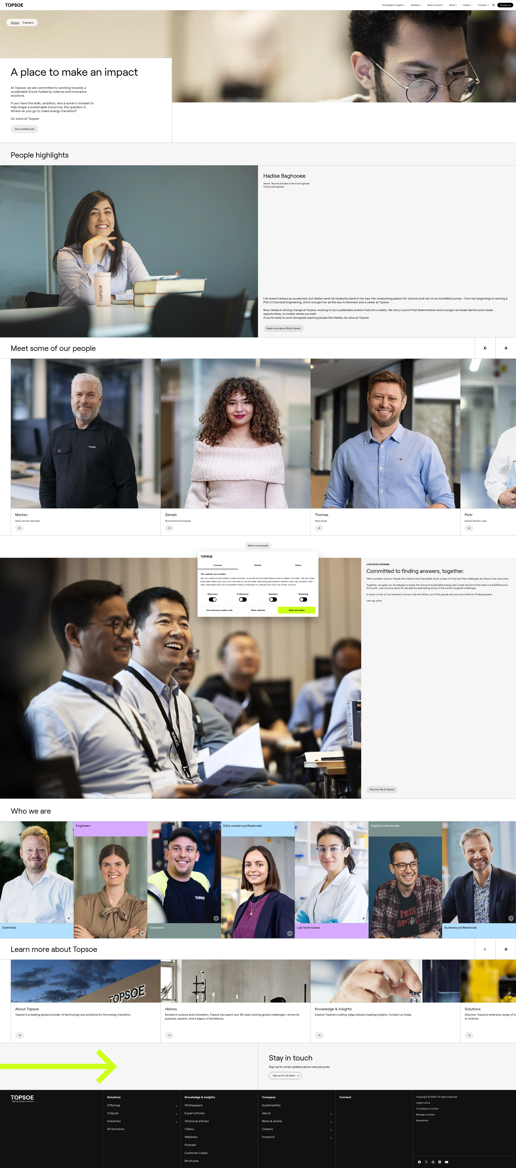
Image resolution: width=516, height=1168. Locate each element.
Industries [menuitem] (114, 1121)
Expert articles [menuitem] (195, 1113)
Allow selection (258, 610)
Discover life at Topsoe (382, 789)
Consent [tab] (218, 565)
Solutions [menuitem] (415, 5)
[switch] (243, 599)
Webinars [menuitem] (191, 1136)
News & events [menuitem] (434, 5)
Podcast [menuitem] (190, 1144)
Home (15, 22)
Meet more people (258, 545)
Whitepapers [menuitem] (194, 1105)
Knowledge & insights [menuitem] (392, 5)
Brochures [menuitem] (192, 1160)
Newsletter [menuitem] (422, 1120)
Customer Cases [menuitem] (196, 1152)
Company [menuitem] (269, 1097)
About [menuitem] (452, 5)
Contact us (505, 5)
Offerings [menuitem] (113, 1105)
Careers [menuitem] (466, 5)
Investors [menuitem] (482, 5)
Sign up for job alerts (284, 1075)
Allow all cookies (297, 610)
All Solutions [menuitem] (115, 1129)
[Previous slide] (485, 348)
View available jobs (25, 129)
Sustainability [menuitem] (271, 1105)
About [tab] (298, 565)
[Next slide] (505, 348)
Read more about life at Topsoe (283, 328)
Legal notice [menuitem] (423, 1102)
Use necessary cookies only (219, 610)
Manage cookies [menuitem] (425, 1114)
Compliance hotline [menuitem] (427, 1108)
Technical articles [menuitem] (197, 1121)
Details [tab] (258, 565)
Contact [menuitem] (345, 1097)
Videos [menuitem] (189, 1129)
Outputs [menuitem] (113, 1113)
